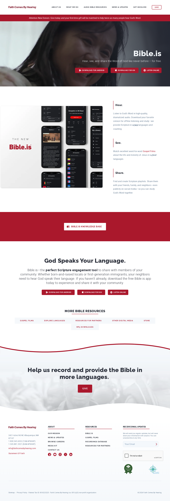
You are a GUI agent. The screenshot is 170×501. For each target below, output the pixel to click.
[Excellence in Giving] (128, 469)
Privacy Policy (22, 492)
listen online (153, 70)
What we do (72, 7)
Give (85, 388)
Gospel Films (149, 151)
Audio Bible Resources (95, 7)
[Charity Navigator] (153, 469)
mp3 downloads (85, 327)
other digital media (122, 321)
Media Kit (52, 446)
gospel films (27, 321)
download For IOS (126, 70)
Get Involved (139, 7)
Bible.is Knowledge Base (86, 226)
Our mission (54, 433)
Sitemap (11, 492)
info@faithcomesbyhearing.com (22, 448)
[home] (22, 7)
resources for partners (88, 321)
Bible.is (89, 433)
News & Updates (120, 7)
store (147, 321)
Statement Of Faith (16, 453)
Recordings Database (96, 442)
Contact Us (53, 450)
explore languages (54, 321)
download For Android (93, 70)
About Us (56, 7)
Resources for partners (97, 446)
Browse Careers (56, 442)
